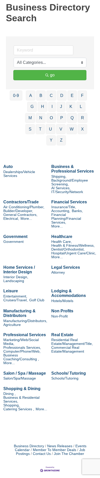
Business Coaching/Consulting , (21, 357)
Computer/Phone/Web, (22, 351)
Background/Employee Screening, (69, 182)
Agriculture (12, 325)
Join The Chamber (69, 454)
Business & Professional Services (72, 168)
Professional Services (24, 335)
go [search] (52, 75)
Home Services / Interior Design (19, 269)
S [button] (30, 129)
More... (26, 219)
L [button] (81, 106)
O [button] (51, 118)
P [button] (61, 118)
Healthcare (61, 236)
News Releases (59, 446)
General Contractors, (20, 215)
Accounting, (60, 211)
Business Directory (29, 446)
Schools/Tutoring (64, 378)
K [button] (70, 106)
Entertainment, (15, 296)
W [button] (72, 129)
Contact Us (42, 454)
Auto (8, 166)
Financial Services (69, 202)
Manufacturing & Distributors (19, 313)
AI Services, (61, 188)
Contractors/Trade (21, 202)
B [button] (40, 95)
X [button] (82, 129)
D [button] (61, 95)
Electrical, (11, 219)
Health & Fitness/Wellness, (73, 245)
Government (15, 236)
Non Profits (62, 311)
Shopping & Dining (22, 388)
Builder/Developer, (18, 211)
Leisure (10, 291)
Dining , (9, 394)
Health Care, (61, 242)
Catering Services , (18, 409)
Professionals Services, (22, 348)
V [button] (60, 129)
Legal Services (65, 267)
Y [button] (51, 140)
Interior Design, (15, 277)
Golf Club (36, 300)
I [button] (52, 106)
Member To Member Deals (54, 450)
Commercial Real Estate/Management (67, 349)
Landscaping (13, 281)
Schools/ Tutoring (68, 373)
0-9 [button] (16, 95)
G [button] (32, 106)
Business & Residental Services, (21, 399)
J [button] (61, 106)
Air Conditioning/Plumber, (23, 207)
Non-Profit (59, 316)
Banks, (77, 211)
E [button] (72, 95)
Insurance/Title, (63, 207)
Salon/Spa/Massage (19, 378)
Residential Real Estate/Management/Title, (72, 342)
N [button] (40, 118)
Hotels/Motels (62, 301)
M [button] (30, 118)
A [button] (30, 95)
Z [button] (61, 140)
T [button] (40, 129)
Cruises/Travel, (15, 300)
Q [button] (72, 118)
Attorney (58, 272)
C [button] (51, 95)
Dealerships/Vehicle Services (19, 174)
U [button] (50, 129)
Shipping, (58, 176)
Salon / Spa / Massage (24, 373)
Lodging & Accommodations (68, 293)
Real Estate (62, 335)
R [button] (82, 118)
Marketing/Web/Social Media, (21, 342)
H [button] (42, 106)
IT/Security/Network (67, 192)
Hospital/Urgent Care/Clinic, (73, 253)
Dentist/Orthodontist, (68, 249)
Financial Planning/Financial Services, (66, 218)
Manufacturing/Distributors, (25, 321)
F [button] (82, 95)
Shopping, (11, 405)
